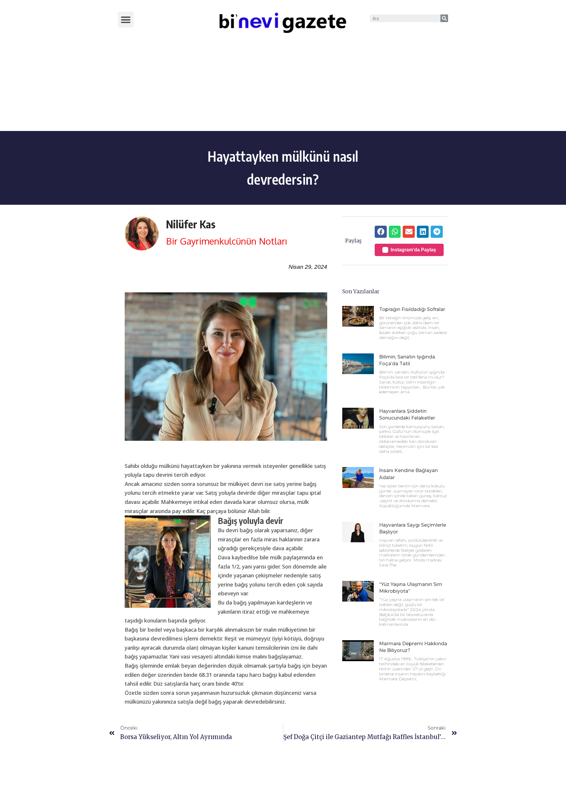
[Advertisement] (283, 86)
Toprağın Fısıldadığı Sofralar (412, 309)
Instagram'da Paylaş (413, 249)
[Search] (444, 18)
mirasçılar (229, 539)
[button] (126, 19)
